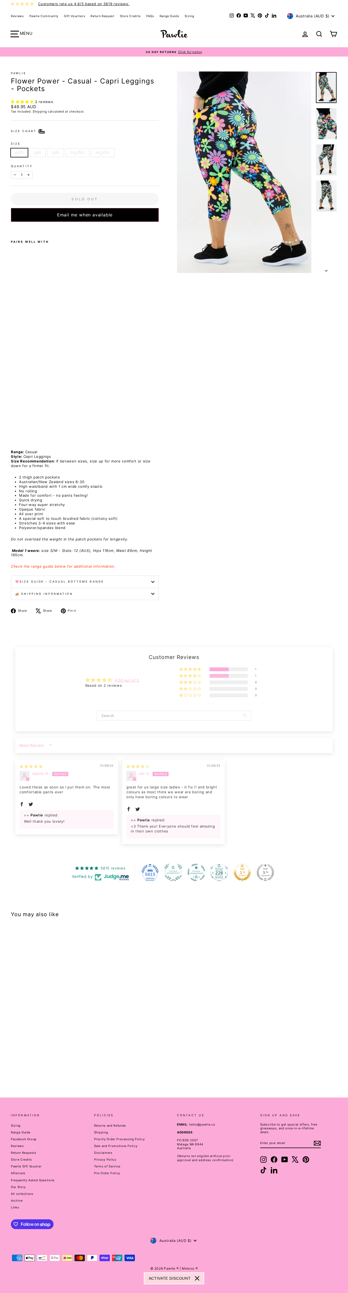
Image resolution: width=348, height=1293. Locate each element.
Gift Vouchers (74, 16)
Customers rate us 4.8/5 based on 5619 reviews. (83, 4)
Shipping (40, 111)
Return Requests (23, 1153)
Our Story (18, 1187)
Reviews (17, 16)
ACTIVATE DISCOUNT (170, 1278)
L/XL (56, 152)
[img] (31, 766)
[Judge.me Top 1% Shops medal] (242, 872)
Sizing (189, 16)
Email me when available (85, 214)
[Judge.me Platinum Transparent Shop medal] (196, 872)
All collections (22, 1194)
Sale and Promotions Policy (116, 1146)
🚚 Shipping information (44, 594)
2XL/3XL (77, 152)
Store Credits (130, 16)
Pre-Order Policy (107, 1173)
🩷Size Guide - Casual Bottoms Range (59, 581)
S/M (37, 152)
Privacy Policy (105, 1159)
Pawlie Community (43, 16)
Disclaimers (103, 1153)
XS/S (19, 152)
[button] (23, 102)
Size (15, 143)
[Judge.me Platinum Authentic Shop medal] (173, 872)
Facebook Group (24, 1139)
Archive (17, 1200)
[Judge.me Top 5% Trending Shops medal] (265, 872)
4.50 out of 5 (127, 680)
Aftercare (18, 1173)
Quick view (49, 1041)
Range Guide (169, 16)
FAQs (150, 16)
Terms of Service (107, 1166)
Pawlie (18, 73)
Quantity (22, 166)
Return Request (102, 16)
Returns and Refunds (110, 1125)
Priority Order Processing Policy (119, 1139)
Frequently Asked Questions (33, 1180)
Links (15, 1207)
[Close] (197, 1278)
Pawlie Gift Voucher (26, 1166)
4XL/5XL (103, 152)
